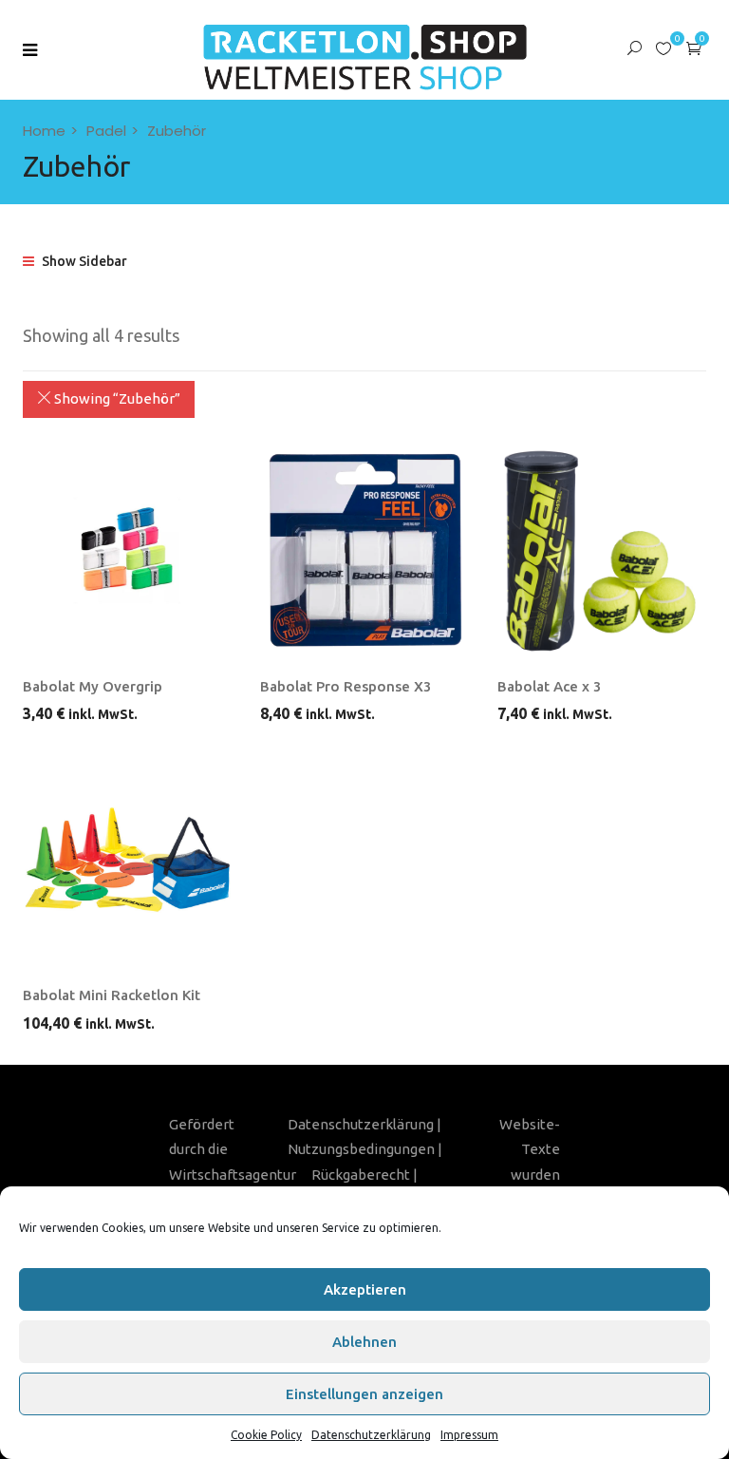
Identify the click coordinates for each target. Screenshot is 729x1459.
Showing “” (115, 398)
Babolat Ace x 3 (549, 686)
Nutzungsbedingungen (361, 1149)
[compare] (184, 644)
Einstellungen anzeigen (364, 1394)
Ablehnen (364, 1342)
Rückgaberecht (360, 1174)
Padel (106, 131)
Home (44, 131)
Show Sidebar (83, 261)
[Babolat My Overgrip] (127, 550)
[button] (693, 48)
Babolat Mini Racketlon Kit (111, 995)
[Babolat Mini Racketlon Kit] (127, 859)
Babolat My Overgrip (92, 686)
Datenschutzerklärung (371, 1435)
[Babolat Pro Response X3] (364, 550)
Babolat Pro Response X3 (346, 686)
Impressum (469, 1435)
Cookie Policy (266, 1435)
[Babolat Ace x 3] (601, 550)
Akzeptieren (365, 1289)
